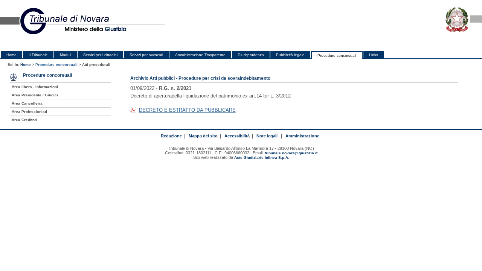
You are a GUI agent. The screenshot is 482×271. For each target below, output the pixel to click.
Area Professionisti (29, 112)
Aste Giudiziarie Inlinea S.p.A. (261, 157)
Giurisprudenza (251, 55)
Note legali (267, 136)
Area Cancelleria (27, 103)
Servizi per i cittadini (100, 55)
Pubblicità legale (290, 55)
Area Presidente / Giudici (35, 95)
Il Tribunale (38, 55)
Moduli (65, 55)
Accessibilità (237, 136)
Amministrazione (302, 136)
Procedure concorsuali (336, 55)
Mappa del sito (203, 136)
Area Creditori (24, 120)
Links (373, 55)
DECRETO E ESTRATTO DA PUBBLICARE (187, 110)
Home (11, 55)
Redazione (171, 136)
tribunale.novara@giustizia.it (291, 153)
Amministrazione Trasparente (200, 55)
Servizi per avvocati (146, 55)
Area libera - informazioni (35, 87)
